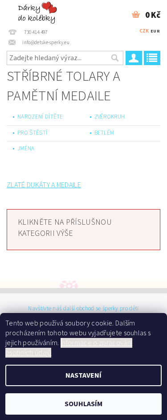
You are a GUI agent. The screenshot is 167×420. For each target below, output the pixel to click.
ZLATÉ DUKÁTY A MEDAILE (44, 185)
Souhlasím (83, 404)
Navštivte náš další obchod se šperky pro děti (83, 309)
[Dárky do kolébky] (38, 11)
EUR (155, 31)
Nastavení (83, 375)
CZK (144, 31)
